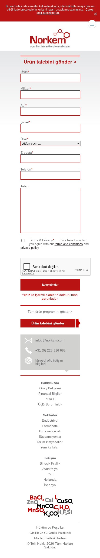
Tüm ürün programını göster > (50, 311)
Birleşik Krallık (50, 463)
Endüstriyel (50, 420)
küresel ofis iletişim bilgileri (49, 362)
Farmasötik (50, 426)
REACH (50, 399)
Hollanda (50, 479)
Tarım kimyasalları (50, 442)
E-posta (26, 152)
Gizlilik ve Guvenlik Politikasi (50, 533)
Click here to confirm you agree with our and (54, 244)
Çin (50, 474)
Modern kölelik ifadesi (50, 538)
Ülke (24, 139)
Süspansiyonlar (50, 436)
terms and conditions (69, 244)
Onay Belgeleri (50, 388)
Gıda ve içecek (50, 431)
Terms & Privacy (41, 240)
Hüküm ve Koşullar (50, 527)
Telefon (26, 169)
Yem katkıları (50, 447)
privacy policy (29, 247)
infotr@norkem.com (49, 340)
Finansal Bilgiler (50, 393)
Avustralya (50, 469)
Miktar (25, 88)
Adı (23, 105)
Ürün (24, 72)
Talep (24, 186)
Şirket (25, 122)
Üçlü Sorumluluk (50, 404)
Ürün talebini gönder (47, 323)
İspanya (50, 485)
